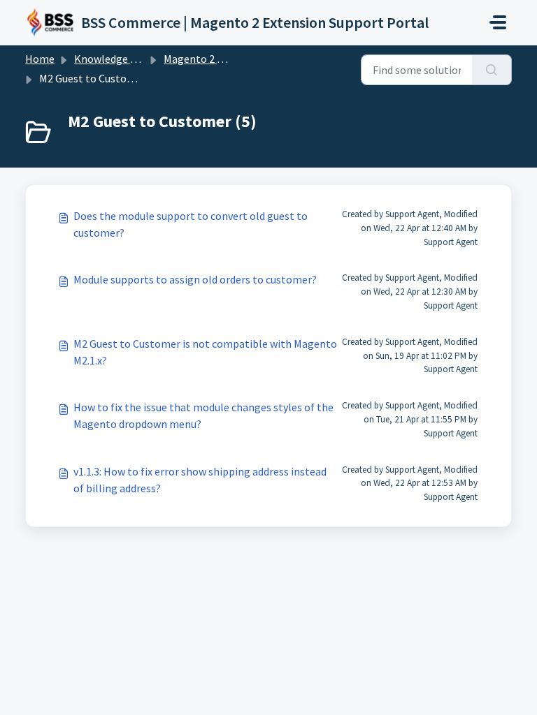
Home (40, 59)
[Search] (492, 69)
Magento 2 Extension (214, 59)
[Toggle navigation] (498, 22)
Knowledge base (113, 59)
